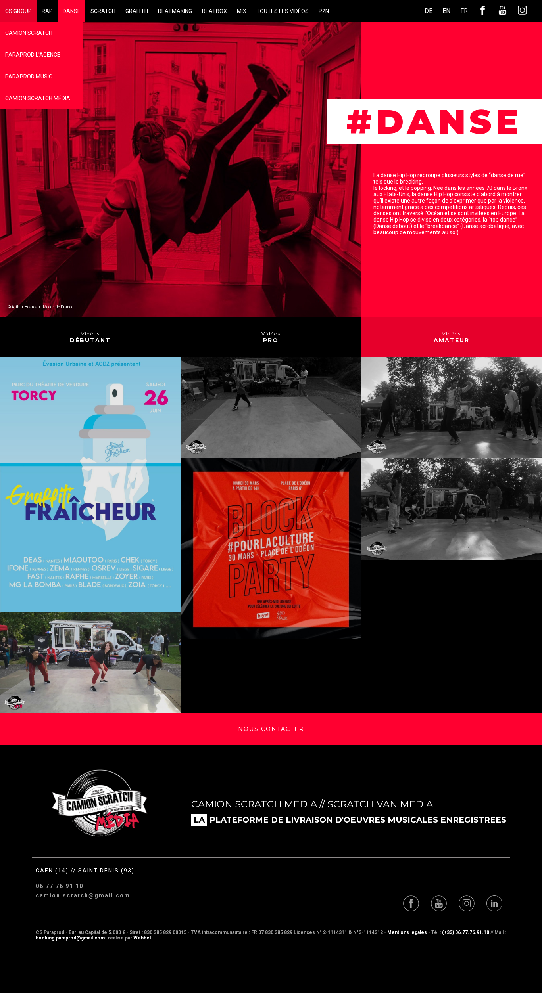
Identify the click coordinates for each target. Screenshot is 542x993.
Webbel (142, 938)
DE (428, 11)
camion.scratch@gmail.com (79, 895)
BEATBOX (214, 11)
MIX (241, 11)
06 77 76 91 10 (59, 886)
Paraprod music (28, 76)
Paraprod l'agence (32, 55)
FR (464, 11)
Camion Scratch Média (37, 98)
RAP (47, 11)
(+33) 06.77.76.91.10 (465, 932)
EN (446, 11)
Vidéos (90, 337)
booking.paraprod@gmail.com (70, 938)
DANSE (72, 11)
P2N (324, 11)
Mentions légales (407, 932)
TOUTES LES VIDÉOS (282, 11)
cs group (18, 11)
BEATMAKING (175, 11)
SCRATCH (102, 11)
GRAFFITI (136, 11)
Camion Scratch (28, 33)
